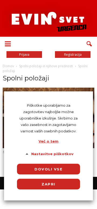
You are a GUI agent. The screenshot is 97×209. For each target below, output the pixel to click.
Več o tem (48, 141)
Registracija (73, 54)
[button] (89, 44)
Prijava (24, 54)
